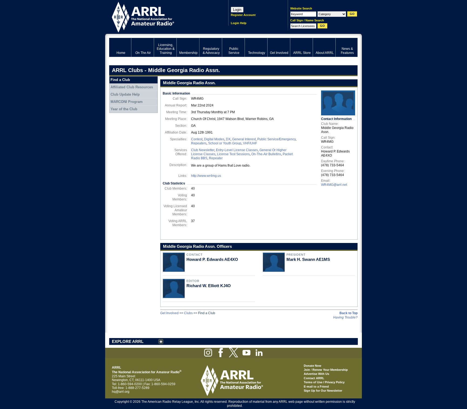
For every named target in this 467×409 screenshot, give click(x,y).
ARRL (161, 16)
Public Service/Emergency (276, 139)
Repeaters (198, 143)
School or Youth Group (224, 143)
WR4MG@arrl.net (334, 185)
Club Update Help (125, 94)
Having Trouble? (345, 317)
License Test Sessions (233, 154)
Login (237, 10)
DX (228, 139)
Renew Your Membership (330, 369)
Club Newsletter (202, 150)
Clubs (188, 313)
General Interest (244, 139)
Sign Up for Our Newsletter (323, 390)
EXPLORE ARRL (128, 341)
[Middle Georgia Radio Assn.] (338, 102)
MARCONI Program (127, 102)
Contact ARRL (314, 378)
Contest (196, 139)
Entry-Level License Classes (237, 150)
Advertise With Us (316, 373)
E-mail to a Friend (316, 386)
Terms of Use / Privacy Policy (324, 382)
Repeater (216, 158)
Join (307, 369)
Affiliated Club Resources (132, 87)
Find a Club (120, 80)
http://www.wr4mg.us (206, 176)
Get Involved (169, 313)
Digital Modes (214, 139)
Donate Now (312, 365)
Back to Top (348, 313)
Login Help (238, 23)
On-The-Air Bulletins (266, 154)
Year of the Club (124, 109)
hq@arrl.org (120, 392)
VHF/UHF (250, 143)
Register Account (243, 15)
